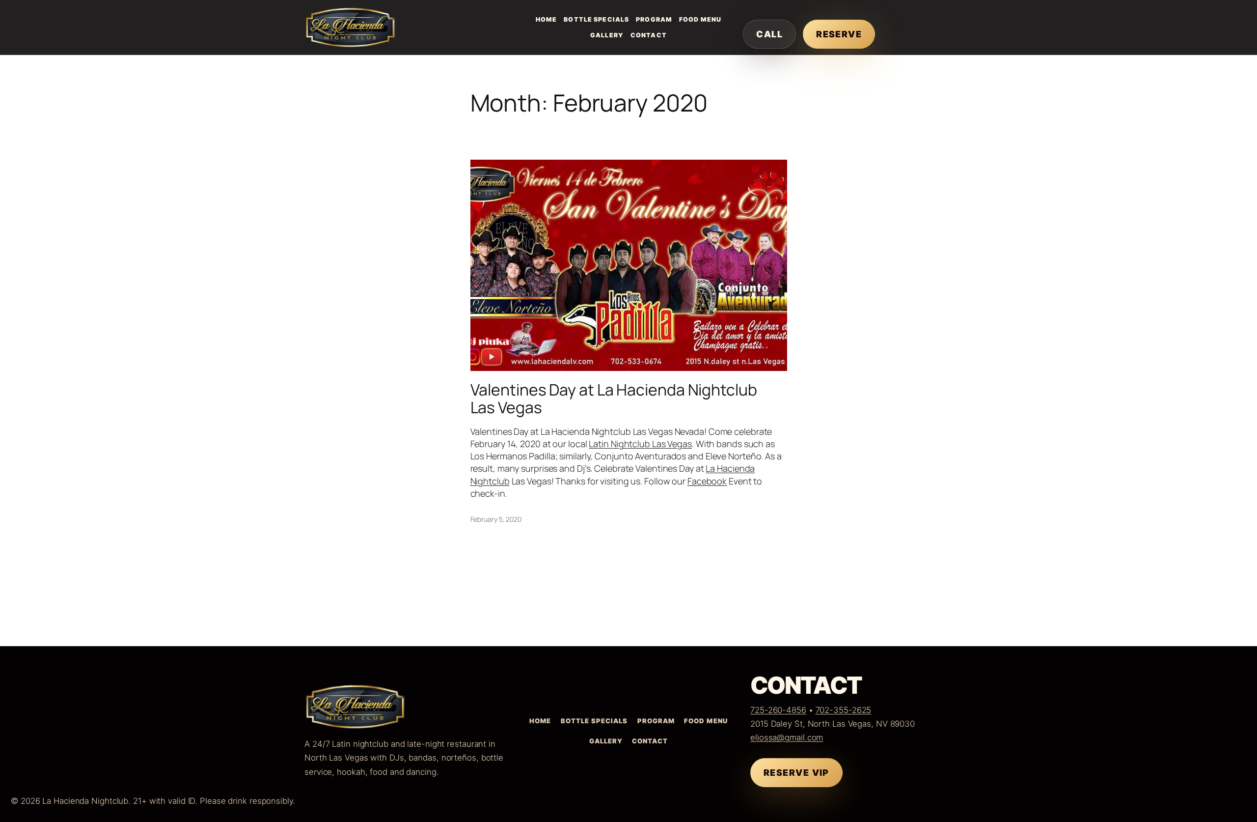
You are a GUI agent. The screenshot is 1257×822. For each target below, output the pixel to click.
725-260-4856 (778, 710)
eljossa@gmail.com (786, 737)
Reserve (839, 34)
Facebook (707, 481)
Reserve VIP (796, 772)
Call (769, 34)
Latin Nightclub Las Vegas (640, 444)
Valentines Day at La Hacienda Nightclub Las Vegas (613, 398)
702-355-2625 (844, 710)
